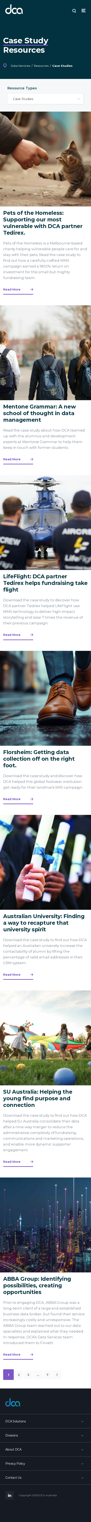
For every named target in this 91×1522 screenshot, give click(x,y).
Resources (41, 65)
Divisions (11, 1435)
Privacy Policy (15, 1463)
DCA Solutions (15, 1421)
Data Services (20, 65)
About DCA (13, 1449)
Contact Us (13, 1478)
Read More (12, 289)
